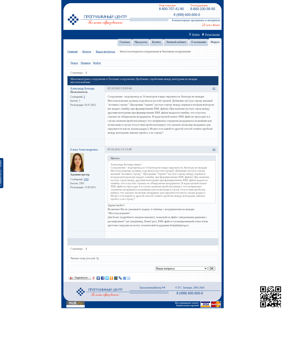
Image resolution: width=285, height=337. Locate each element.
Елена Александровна (84, 149)
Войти (196, 34)
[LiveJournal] (120, 278)
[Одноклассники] (111, 278)
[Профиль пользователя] (77, 171)
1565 (86, 179)
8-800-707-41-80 (171, 9)
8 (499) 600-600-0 (187, 15)
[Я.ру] (94, 278)
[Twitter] (107, 278)
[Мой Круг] (129, 278)
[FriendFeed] (124, 278)
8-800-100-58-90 (202, 9)
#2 (214, 149)
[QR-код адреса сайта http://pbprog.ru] (270, 307)
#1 (214, 88)
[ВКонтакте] (98, 278)
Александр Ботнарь (82, 88)
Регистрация (212, 34)
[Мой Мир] (116, 278)
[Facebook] (103, 278)
